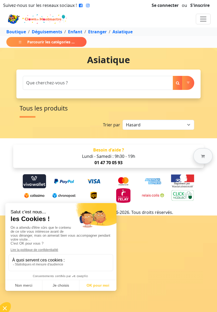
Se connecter (165, 5)
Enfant (75, 32)
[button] (203, 156)
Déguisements (47, 32)
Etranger (97, 32)
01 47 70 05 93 (108, 163)
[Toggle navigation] (203, 19)
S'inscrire (200, 5)
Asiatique (122, 32)
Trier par (111, 125)
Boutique (16, 32)
